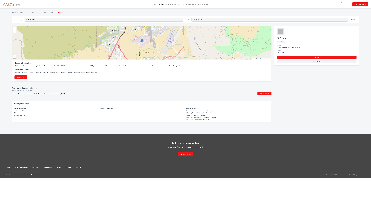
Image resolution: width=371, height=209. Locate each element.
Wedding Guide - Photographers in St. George (200, 113)
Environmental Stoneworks (22, 111)
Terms (58, 167)
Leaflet (254, 59)
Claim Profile (20, 77)
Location (188, 20)
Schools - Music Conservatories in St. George (200, 111)
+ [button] (14, 28)
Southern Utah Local (18, 12)
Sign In (346, 4)
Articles (188, 4)
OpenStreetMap (261, 59)
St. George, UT (34, 12)
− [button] (14, 31)
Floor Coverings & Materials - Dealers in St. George (201, 117)
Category (21, 20)
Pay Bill (194, 4)
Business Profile (164, 4)
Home (155, 4)
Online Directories (21, 167)
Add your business (203, 4)
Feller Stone (17, 113)
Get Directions (316, 61)
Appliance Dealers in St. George (195, 115)
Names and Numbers (30, 175)
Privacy (68, 167)
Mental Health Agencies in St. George (197, 119)
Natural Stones (48, 12)
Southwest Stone (19, 115)
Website (317, 57)
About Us (173, 4)
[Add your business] (185, 152)
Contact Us (180, 4)
